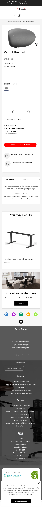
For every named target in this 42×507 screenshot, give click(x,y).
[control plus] (28, 112)
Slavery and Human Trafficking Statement (20, 423)
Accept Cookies (21, 501)
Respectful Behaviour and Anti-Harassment (21, 411)
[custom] (6, 314)
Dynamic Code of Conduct (20, 441)
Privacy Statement (20, 420)
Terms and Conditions (20, 453)
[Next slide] (33, 36)
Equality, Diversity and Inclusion (20, 417)
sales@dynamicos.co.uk (27, 2)
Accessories (17, 22)
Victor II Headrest (28, 22)
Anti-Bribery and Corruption (20, 406)
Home (10, 22)
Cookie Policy (20, 408)
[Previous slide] (9, 36)
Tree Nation (21, 456)
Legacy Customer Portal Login (21, 390)
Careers (20, 438)
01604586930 (13, 2)
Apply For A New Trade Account (21, 393)
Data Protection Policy (20, 414)
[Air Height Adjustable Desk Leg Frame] (21, 238)
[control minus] (14, 112)
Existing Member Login (21, 382)
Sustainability (20, 459)
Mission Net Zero (20, 444)
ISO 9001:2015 (20, 450)
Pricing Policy (20, 426)
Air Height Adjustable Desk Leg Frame (18, 259)
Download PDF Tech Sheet (20, 145)
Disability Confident (20, 447)
